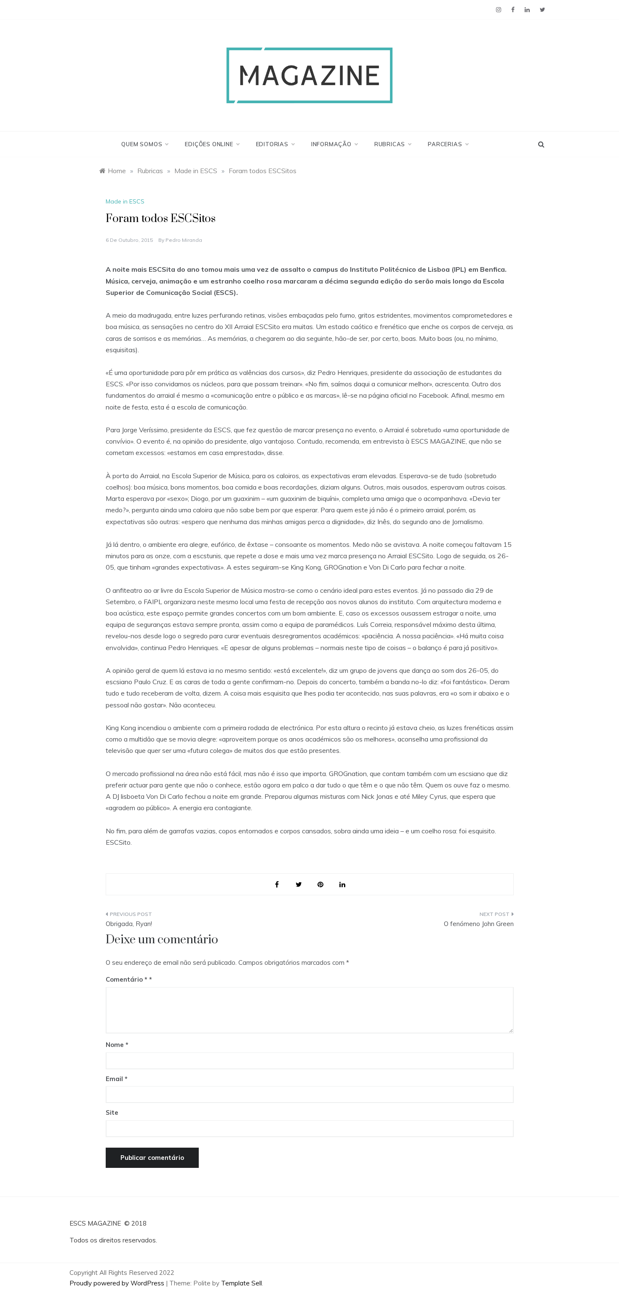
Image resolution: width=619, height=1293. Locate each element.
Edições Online (209, 144)
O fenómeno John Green (479, 924)
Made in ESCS (125, 201)
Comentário (126, 979)
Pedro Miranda (183, 240)
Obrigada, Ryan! (129, 924)
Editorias (272, 144)
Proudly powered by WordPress (117, 1283)
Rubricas (389, 144)
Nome (117, 1045)
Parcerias (445, 144)
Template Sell (241, 1283)
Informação (331, 144)
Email (117, 1079)
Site (112, 1112)
